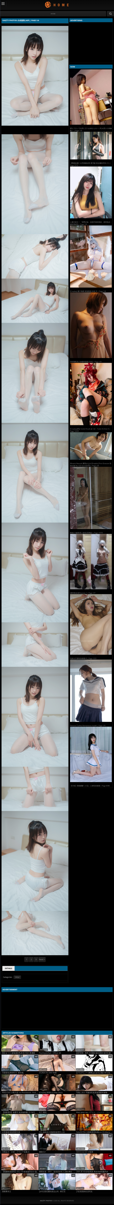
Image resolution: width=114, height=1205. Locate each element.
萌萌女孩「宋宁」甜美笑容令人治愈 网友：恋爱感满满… (57, 1172)
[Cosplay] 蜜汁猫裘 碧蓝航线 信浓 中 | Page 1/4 (88, 291)
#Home (53, 14)
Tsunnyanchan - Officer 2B (50, 1053)
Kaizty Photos (57, 5)
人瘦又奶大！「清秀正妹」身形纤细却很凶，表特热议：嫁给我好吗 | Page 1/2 (91, 223)
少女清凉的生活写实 (84, 1191)
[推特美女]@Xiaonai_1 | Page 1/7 (82, 593)
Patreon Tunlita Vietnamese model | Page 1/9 (87, 725)
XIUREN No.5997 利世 (48, 1073)
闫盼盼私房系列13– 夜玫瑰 (12, 1073)
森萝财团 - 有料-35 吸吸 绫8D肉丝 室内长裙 (93, 1053)
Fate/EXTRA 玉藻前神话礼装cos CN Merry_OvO (94, 1132)
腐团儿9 (42, 1152)
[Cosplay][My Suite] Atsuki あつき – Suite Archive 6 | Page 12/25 (90, 430)
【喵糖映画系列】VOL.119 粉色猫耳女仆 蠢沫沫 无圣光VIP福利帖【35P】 (20, 1172)
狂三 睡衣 (43, 1112)
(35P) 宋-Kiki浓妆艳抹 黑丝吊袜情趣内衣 (92, 1172)
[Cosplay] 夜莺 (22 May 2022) (51, 1092)
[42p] (17, 977)
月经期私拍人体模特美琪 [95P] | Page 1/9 (85, 362)
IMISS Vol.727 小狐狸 (84, 1152)
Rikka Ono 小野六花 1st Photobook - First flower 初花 (20, 1092)
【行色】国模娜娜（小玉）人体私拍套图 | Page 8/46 (90, 786)
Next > (42, 959)
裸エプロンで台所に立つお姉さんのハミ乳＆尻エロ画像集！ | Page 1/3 (91, 129)
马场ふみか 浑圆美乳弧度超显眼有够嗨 (91, 1092)
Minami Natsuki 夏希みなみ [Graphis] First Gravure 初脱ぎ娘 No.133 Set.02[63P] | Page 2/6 (90, 464)
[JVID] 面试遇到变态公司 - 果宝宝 (52, 1191)
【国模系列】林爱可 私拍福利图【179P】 (18, 1112)
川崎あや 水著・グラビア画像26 (15, 1152)
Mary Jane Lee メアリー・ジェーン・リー (93, 1112)
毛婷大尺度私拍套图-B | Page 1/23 (83, 658)
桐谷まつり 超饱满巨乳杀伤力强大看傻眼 (18, 1053)
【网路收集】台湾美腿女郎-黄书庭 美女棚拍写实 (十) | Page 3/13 (90, 164)
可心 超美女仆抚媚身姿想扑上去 (52, 1132)
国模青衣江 (6, 1191)
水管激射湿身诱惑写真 (11, 1132)
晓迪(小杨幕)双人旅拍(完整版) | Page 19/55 (86, 533)
